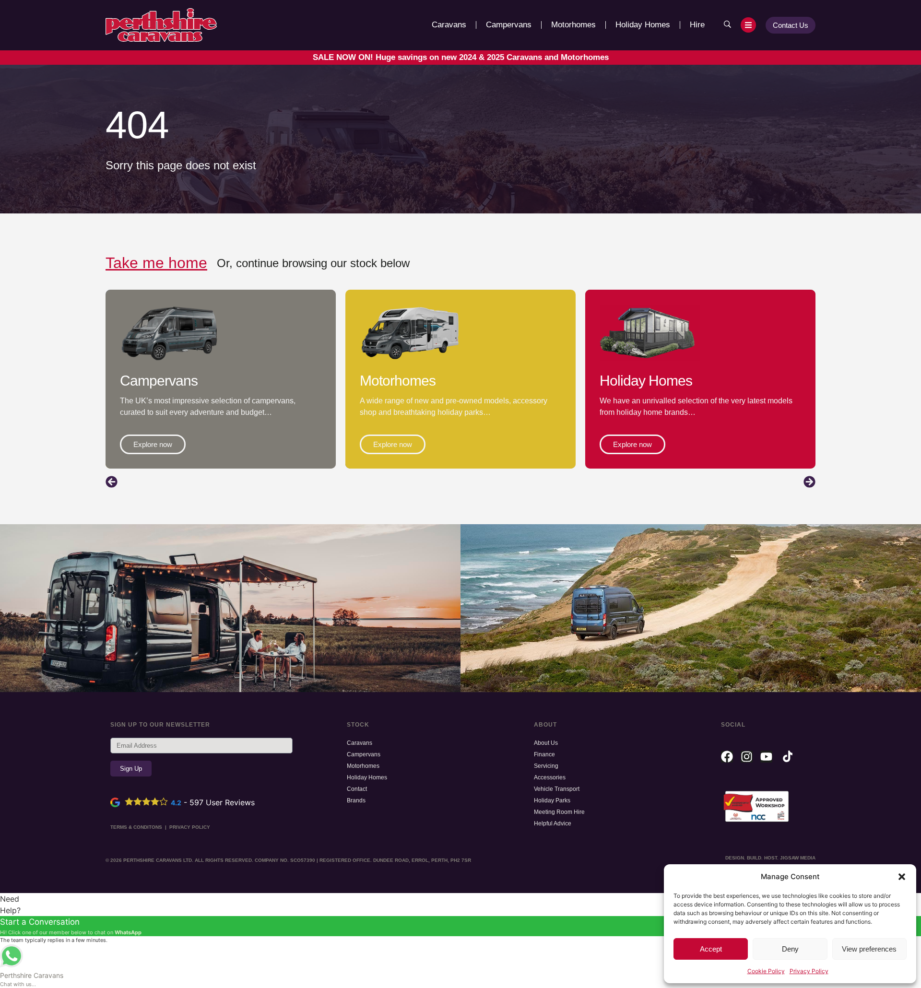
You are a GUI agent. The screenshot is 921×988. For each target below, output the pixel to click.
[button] (902, 877)
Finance (544, 754)
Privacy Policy (809, 971)
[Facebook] (727, 757)
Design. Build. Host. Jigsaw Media (770, 857)
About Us (546, 743)
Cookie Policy (766, 971)
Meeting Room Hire (559, 812)
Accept (711, 949)
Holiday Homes (642, 24)
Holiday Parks (552, 800)
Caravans (449, 24)
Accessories (550, 777)
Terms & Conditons (136, 827)
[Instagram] (747, 757)
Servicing (546, 766)
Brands (356, 800)
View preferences (869, 949)
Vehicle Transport (556, 789)
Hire (697, 24)
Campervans (508, 24)
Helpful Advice (552, 823)
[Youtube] (766, 757)
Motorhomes (573, 24)
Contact (357, 789)
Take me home (156, 262)
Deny (790, 949)
